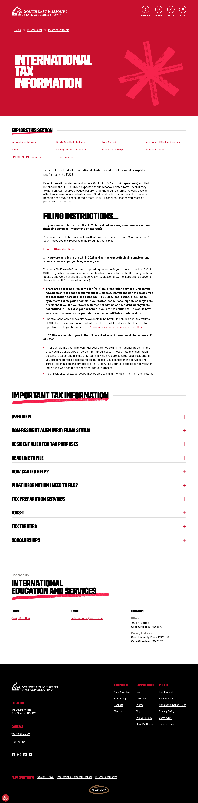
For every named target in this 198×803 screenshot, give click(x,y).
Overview (21, 416)
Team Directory (64, 156)
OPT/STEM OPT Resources (26, 156)
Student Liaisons (154, 149)
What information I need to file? (45, 485)
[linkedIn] (25, 754)
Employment (166, 692)
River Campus (121, 698)
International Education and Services (54, 587)
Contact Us (18, 741)
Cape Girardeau (122, 692)
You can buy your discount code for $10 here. (118, 327)
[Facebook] (13, 754)
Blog (138, 711)
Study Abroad (108, 141)
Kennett (118, 704)
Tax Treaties (24, 526)
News (139, 692)
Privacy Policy (166, 711)
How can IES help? (30, 471)
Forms (15, 149)
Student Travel (45, 776)
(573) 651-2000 (21, 733)
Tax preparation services (38, 499)
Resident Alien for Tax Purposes (45, 444)
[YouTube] (30, 754)
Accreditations (144, 717)
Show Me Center (145, 723)
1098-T (18, 512)
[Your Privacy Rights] (5, 798)
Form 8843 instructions (60, 249)
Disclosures (165, 717)
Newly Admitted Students (70, 141)
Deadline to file (28, 458)
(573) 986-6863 (21, 618)
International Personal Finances (74, 776)
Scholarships (26, 540)
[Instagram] (19, 754)
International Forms (106, 776)
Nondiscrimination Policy (172, 704)
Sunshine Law (167, 723)
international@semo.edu (87, 618)
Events (139, 704)
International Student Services (162, 141)
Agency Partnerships (112, 149)
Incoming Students (58, 29)
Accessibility (166, 698)
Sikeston (118, 711)
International (34, 29)
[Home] (39, 11)
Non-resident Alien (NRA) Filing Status (51, 430)
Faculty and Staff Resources (72, 149)
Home (17, 29)
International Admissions (25, 141)
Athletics (141, 698)
